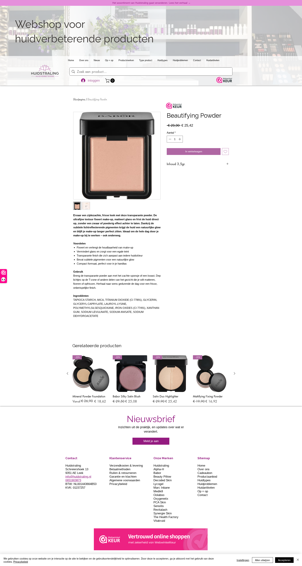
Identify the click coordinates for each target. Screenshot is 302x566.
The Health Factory (165, 517)
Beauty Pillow (162, 476)
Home (201, 465)
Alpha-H (158, 469)
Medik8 (158, 491)
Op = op (202, 491)
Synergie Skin (162, 513)
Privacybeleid (118, 484)
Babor (157, 473)
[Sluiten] (298, 560)
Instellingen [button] (243, 560)
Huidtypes (204, 480)
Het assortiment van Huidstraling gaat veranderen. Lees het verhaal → (151, 2)
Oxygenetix (160, 498)
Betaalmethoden (119, 469)
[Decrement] (169, 139)
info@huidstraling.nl (78, 476)
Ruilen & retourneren (122, 473)
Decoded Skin (162, 480)
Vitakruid (159, 520)
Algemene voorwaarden (124, 480)
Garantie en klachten (122, 476)
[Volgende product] (234, 373)
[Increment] (180, 139)
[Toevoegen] (225, 151)
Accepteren (284, 560)
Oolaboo (158, 495)
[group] (151, 381)
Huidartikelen (206, 487)
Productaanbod (207, 476)
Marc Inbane (161, 487)
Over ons (203, 469)
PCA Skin (159, 502)
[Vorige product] (67, 373)
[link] (110, 80)
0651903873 (73, 480)
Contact (202, 495)
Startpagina (79, 99)
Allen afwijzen (262, 560)
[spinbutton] (175, 139)
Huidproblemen (207, 484)
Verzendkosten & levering (126, 465)
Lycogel (158, 484)
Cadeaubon (204, 473)
